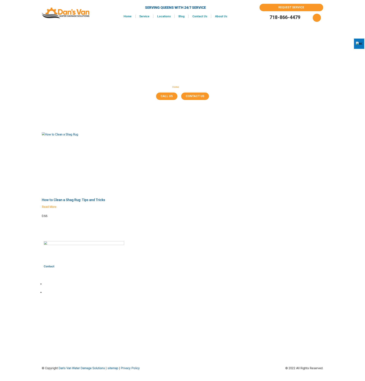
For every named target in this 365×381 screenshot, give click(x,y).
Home (128, 16)
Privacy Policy (130, 368)
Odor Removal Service (149, 277)
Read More (49, 207)
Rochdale (142, 309)
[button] (317, 18)
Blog (182, 16)
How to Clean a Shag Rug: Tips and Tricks (73, 200)
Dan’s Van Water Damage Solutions (82, 368)
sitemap (112, 368)
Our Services (245, 243)
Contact (49, 266)
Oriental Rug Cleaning (149, 290)
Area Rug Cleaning (147, 264)
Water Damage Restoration (152, 296)
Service (144, 16)
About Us (221, 16)
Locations (164, 16)
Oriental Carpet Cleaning (150, 283)
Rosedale (142, 328)
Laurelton (142, 315)
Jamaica (142, 322)
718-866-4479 (285, 17)
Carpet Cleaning (146, 270)
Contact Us (199, 16)
